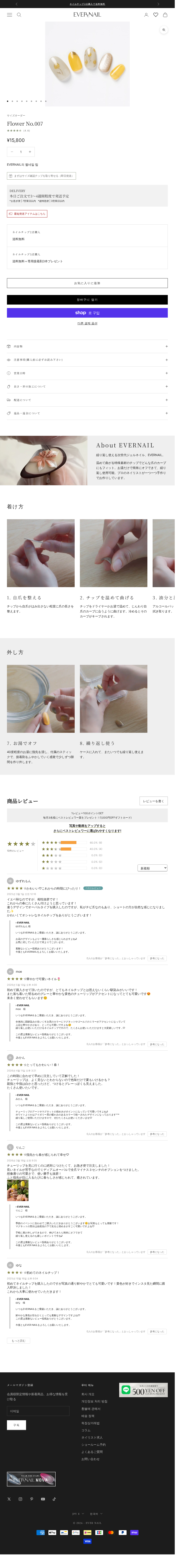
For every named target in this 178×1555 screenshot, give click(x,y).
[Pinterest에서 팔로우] (32, 1499)
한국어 (94, 1513)
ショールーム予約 (93, 1444)
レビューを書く (153, 801)
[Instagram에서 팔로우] (20, 1499)
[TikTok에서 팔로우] (54, 1499)
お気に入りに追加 (87, 283)
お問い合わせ (90, 1459)
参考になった (157, 958)
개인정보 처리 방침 (94, 1401)
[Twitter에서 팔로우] (9, 1499)
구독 (16, 1425)
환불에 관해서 (91, 1408)
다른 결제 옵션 (87, 323)
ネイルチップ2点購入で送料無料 (87, 4)
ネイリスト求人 (92, 1437)
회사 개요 (87, 1394)
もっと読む (19, 1340)
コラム (86, 1430)
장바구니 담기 (87, 299)
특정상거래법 (90, 1423)
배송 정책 (87, 1416)
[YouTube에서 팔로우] (43, 1499)
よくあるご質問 (92, 1452)
